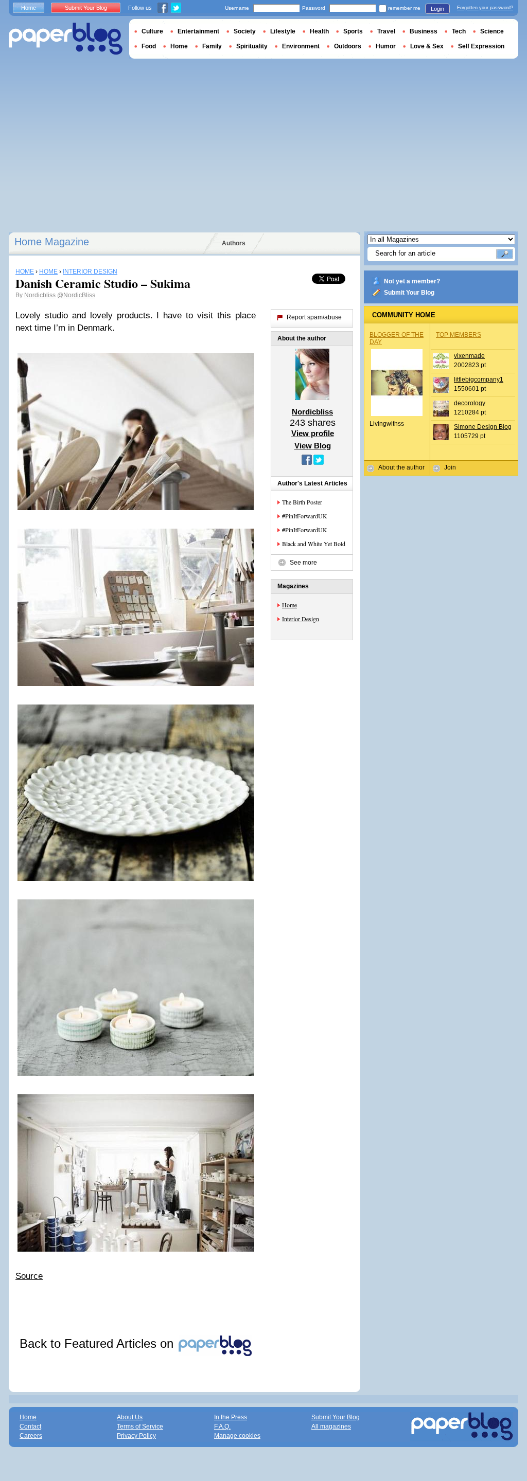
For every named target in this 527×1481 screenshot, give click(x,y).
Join (450, 467)
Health (319, 31)
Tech (459, 31)
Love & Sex (427, 46)
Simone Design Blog (483, 426)
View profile (312, 433)
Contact (30, 1426)
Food (149, 46)
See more (303, 562)
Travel (386, 31)
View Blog (312, 445)
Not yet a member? (412, 281)
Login (437, 9)
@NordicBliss (76, 295)
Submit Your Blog (409, 292)
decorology (469, 403)
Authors (233, 243)
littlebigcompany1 (478, 379)
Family (212, 46)
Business (423, 31)
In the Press (230, 1417)
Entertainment (198, 31)
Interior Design (300, 619)
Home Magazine (51, 241)
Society (245, 31)
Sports (353, 31)
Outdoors (347, 46)
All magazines (331, 1426)
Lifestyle (282, 31)
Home (289, 605)
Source (29, 1276)
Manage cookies (237, 1435)
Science (492, 31)
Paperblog (65, 39)
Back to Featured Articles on (98, 1343)
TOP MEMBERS (458, 334)
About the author (401, 467)
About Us (130, 1417)
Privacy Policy (136, 1435)
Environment (301, 46)
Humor (386, 46)
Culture (152, 31)
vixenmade (469, 355)
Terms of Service (140, 1426)
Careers (31, 1435)
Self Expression (481, 46)
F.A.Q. (222, 1426)
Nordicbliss (40, 295)
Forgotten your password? (485, 7)
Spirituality (252, 46)
